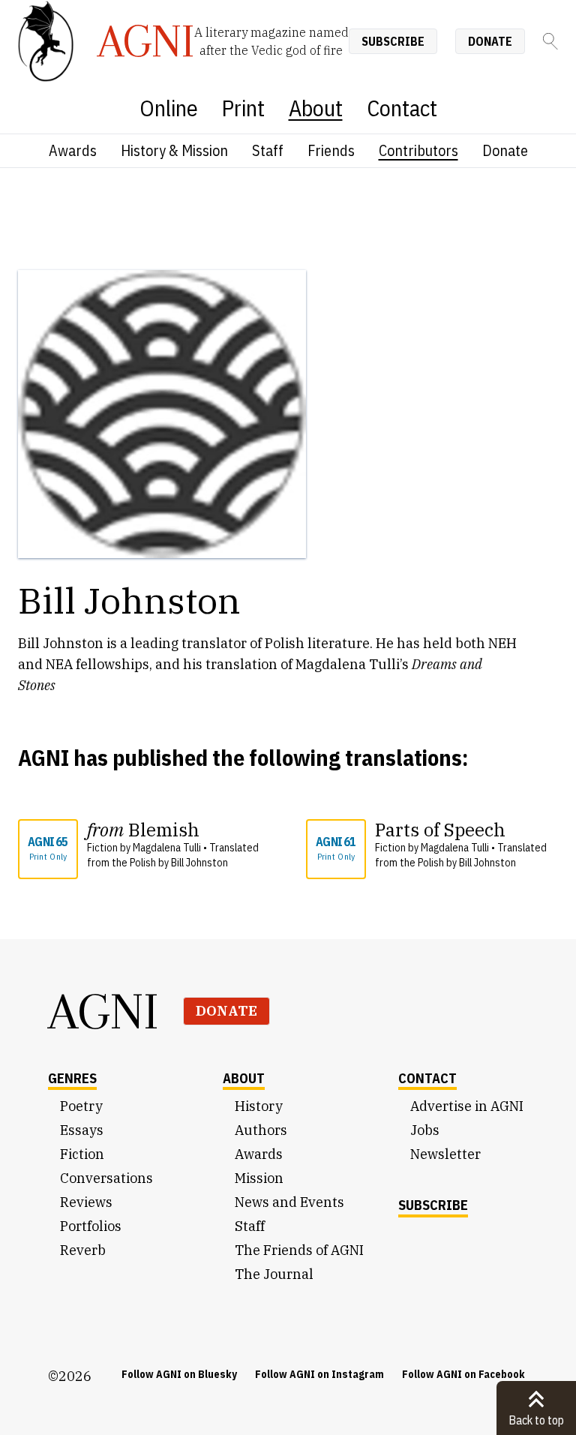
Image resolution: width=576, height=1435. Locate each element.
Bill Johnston (199, 862)
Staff (268, 150)
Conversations (106, 1178)
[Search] (550, 41)
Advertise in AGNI (467, 1106)
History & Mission (174, 150)
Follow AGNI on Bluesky (179, 1374)
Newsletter (445, 1154)
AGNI (103, 1011)
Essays (82, 1130)
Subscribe (393, 41)
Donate (490, 41)
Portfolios (91, 1226)
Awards (73, 150)
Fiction (82, 1154)
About (316, 107)
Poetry (81, 1106)
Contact (402, 107)
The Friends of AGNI (299, 1250)
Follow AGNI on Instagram (319, 1374)
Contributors (418, 150)
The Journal (274, 1274)
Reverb (83, 1250)
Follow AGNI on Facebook (463, 1374)
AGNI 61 (336, 848)
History (259, 1106)
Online (169, 107)
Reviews (86, 1202)
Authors (261, 1130)
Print (243, 107)
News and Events (289, 1202)
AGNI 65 (48, 848)
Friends (331, 150)
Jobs (425, 1130)
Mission (259, 1178)
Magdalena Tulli (167, 847)
